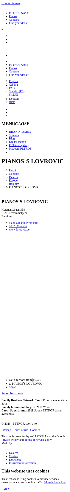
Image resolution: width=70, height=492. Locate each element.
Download (15, 459)
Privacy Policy (10, 439)
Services (14, 135)
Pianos (13, 16)
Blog (12, 138)
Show (12, 387)
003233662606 (18, 226)
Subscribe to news (12, 393)
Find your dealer (18, 23)
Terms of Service (34, 439)
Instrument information (22, 463)
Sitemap (6, 430)
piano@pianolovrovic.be (23, 222)
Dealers (13, 452)
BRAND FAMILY (20, 131)
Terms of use (20, 430)
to (25, 383)
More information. (55, 482)
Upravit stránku (10, 3)
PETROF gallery (19, 145)
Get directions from (20, 379)
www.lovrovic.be (19, 229)
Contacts (14, 19)
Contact (13, 456)
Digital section (17, 141)
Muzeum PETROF (20, 148)
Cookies (35, 430)
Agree (5, 488)
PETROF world (18, 12)
